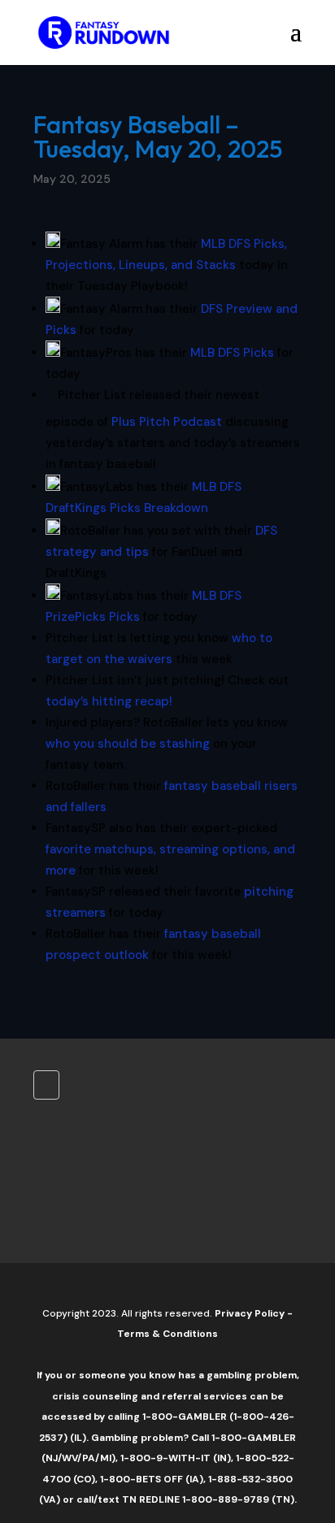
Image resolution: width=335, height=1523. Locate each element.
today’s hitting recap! (109, 701)
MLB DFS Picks (232, 353)
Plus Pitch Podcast (166, 422)
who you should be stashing (128, 743)
